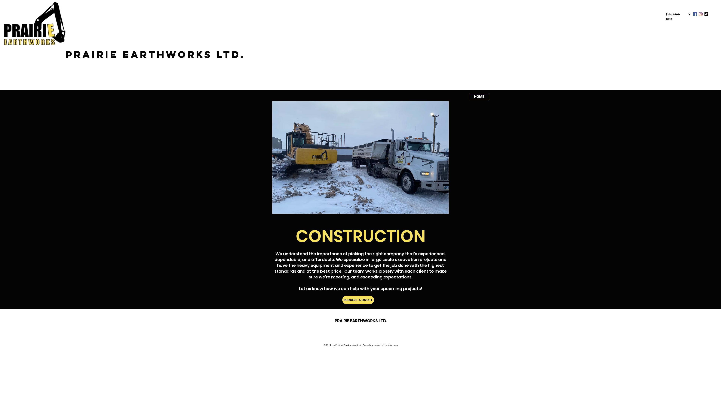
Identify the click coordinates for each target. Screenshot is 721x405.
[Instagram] (701, 14)
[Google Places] (689, 14)
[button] (360, 157)
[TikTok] (706, 14)
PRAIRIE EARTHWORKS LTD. (155, 54)
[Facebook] (695, 14)
